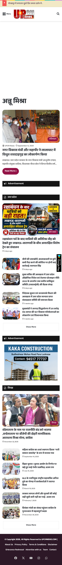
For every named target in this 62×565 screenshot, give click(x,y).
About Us (9, 545)
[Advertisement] (31, 64)
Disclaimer (52, 545)
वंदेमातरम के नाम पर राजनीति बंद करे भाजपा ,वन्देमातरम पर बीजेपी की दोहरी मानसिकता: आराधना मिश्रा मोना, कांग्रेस (26, 434)
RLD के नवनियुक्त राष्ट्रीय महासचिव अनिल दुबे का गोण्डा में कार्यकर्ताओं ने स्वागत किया (40, 482)
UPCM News (9, 146)
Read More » (11, 171)
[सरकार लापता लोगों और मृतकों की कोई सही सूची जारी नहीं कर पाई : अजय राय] (11, 498)
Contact (52, 550)
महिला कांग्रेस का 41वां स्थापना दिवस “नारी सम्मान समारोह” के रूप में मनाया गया (40, 451)
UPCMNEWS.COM (48, 539)
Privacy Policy (21, 545)
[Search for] (58, 15)
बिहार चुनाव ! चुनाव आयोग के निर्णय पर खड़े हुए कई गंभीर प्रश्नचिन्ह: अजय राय (39, 466)
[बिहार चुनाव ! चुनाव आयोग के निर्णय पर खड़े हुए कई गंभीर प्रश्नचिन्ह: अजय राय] (11, 469)
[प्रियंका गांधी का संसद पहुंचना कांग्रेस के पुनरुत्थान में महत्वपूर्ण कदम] (11, 513)
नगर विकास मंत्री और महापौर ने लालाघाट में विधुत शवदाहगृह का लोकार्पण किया (29, 153)
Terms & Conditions (37, 545)
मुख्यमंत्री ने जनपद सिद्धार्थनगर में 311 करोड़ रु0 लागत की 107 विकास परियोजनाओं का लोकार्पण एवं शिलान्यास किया (40, 312)
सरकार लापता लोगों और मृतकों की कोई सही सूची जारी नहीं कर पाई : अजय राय (39, 495)
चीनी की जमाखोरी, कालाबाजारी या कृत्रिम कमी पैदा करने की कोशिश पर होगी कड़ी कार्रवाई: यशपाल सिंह (40, 263)
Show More (31, 327)
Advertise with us (33, 550)
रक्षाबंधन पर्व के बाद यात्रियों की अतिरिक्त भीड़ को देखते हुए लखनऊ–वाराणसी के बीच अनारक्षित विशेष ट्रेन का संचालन (31, 243)
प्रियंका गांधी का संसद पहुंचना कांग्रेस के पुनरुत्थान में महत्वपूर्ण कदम (39, 510)
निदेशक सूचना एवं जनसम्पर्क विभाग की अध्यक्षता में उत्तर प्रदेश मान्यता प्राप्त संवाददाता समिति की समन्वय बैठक (39, 297)
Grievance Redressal (15, 550)
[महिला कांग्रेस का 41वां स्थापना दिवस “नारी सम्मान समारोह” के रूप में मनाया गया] (11, 454)
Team (45, 550)
